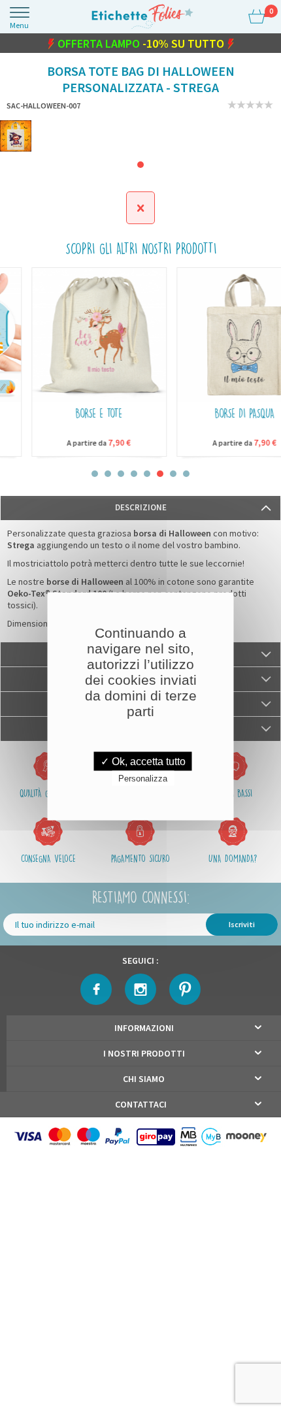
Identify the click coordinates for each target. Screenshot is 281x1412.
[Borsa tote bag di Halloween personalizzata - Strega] (15, 140)
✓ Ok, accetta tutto (143, 760)
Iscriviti (242, 928)
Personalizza (142, 778)
